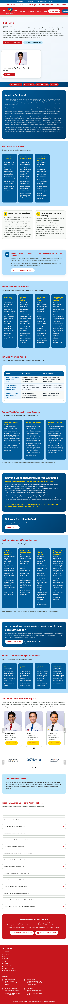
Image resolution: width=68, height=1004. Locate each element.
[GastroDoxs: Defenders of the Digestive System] (10, 11)
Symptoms (23, 11)
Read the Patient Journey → (23, 270)
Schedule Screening (13, 42)
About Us (15, 11)
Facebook (6, 951)
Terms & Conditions (18, 1001)
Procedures (38, 11)
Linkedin (6, 963)
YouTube (6, 959)
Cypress (30, 1)
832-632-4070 (54, 11)
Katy (52, 1)
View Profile (9, 74)
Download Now (12, 527)
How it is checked (42, 84)
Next (65, 730)
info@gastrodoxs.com (10, 970)
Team (45, 11)
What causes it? (16, 84)
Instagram (6, 954)
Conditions (30, 11)
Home (3, 16)
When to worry (29, 84)
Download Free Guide (34, 42)
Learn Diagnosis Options (22, 933)
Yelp (5, 961)
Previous (3, 730)
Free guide (54, 84)
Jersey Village (42, 1)
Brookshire (20, 1)
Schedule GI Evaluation (46, 933)
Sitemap (34, 1001)
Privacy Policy (27, 1001)
